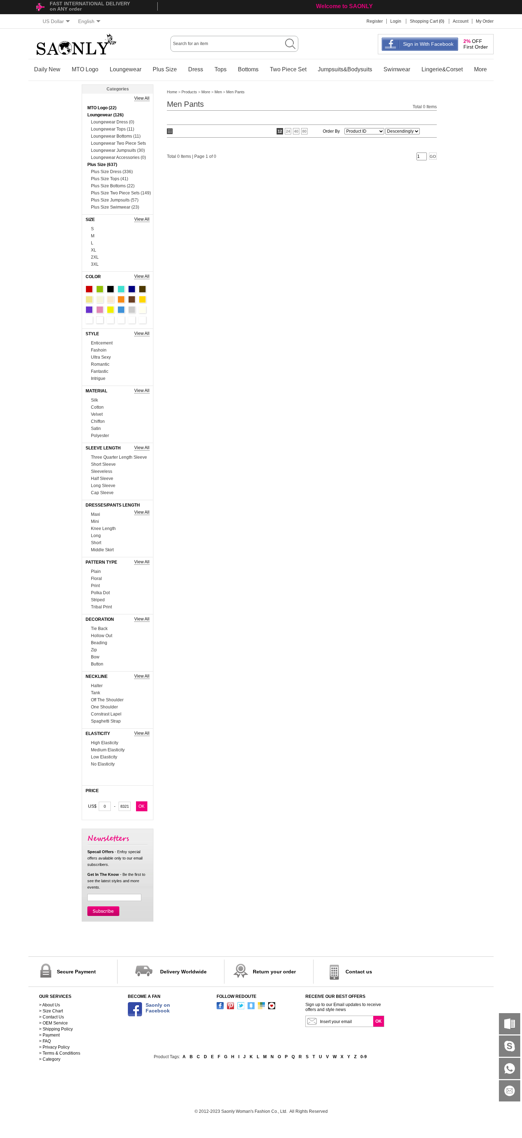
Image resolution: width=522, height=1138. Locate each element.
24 (288, 131)
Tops (220, 69)
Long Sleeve (103, 485)
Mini (95, 521)
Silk (94, 400)
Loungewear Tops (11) (112, 129)
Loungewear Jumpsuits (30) (118, 150)
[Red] (89, 289)
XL (93, 250)
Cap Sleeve (102, 492)
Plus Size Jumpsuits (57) (114, 200)
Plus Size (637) (102, 164)
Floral (96, 578)
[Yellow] (110, 309)
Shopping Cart (424, 21)
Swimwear (397, 69)
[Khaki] (89, 299)
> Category (49, 1059)
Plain (96, 571)
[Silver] (110, 320)
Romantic (100, 364)
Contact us (359, 971)
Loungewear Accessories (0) (118, 157)
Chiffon (98, 421)
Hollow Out (101, 635)
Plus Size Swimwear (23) (115, 207)
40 (296, 131)
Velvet (97, 414)
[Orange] (121, 299)
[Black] (110, 289)
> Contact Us (51, 1017)
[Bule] (121, 309)
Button (97, 664)
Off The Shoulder (107, 699)
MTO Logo (85, 69)
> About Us (49, 1004)
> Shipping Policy (56, 1029)
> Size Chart (51, 1011)
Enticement (102, 343)
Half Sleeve (102, 478)
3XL (95, 264)
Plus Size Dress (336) (112, 171)
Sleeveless (101, 471)
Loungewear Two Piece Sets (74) (118, 144)
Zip (94, 649)
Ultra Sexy (101, 357)
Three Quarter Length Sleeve (119, 457)
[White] (89, 320)
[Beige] (100, 299)
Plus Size (165, 69)
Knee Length (103, 528)
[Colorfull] (121, 320)
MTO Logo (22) (101, 107)
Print (95, 585)
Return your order (274, 971)
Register (374, 21)
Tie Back (99, 628)
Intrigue (98, 378)
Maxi (95, 514)
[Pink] (100, 309)
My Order (485, 21)
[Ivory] (142, 309)
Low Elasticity (104, 757)
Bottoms (248, 69)
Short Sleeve (103, 464)
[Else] (100, 320)
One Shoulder (104, 707)
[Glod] (142, 299)
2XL (95, 257)
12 (280, 131)
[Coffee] (142, 289)
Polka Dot (100, 592)
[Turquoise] (121, 289)
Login (395, 21)
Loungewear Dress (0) (112, 122)
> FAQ (45, 1041)
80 (304, 131)
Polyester (100, 435)
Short (96, 542)
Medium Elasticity (108, 749)
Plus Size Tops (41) (109, 178)
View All (141, 98)
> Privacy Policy (54, 1047)
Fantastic (99, 371)
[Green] (100, 289)
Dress (195, 69)
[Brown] (132, 299)
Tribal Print (101, 606)
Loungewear (125, 69)
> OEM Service (53, 1023)
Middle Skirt (102, 549)
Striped (98, 599)
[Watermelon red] (132, 320)
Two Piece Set (288, 69)
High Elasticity (104, 742)
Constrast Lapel (106, 714)
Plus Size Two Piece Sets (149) (121, 192)
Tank (95, 692)
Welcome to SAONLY (344, 6)
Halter (97, 685)
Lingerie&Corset (442, 69)
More (480, 69)
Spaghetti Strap (106, 721)
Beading (99, 642)
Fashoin (99, 350)
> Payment (49, 1035)
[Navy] (132, 289)
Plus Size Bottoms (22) (113, 185)
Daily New (47, 69)
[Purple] (89, 309)
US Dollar (53, 21)
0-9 (363, 1056)
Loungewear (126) (105, 114)
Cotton (97, 407)
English (86, 21)
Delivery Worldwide (183, 971)
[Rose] (142, 320)
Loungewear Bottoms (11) (116, 136)
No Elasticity (103, 764)
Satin (96, 428)
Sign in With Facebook (428, 44)
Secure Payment (76, 971)
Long (96, 535)
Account (460, 21)
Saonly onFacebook (158, 1007)
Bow (95, 656)
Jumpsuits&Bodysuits (345, 69)
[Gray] (132, 309)
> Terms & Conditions (59, 1053)
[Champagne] (110, 299)
